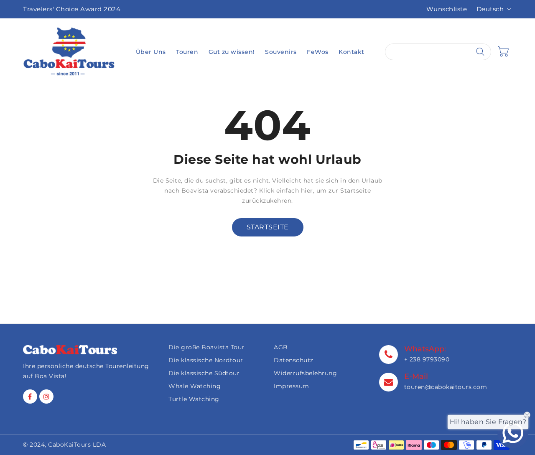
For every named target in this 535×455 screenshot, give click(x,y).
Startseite (268, 227)
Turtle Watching (193, 399)
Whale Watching (194, 386)
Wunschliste (446, 9)
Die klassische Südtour (203, 373)
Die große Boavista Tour (206, 347)
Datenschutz (293, 360)
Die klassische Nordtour (205, 360)
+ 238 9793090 (427, 359)
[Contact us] (512, 432)
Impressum (291, 386)
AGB (281, 347)
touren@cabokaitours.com (445, 387)
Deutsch (490, 9)
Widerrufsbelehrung (305, 373)
